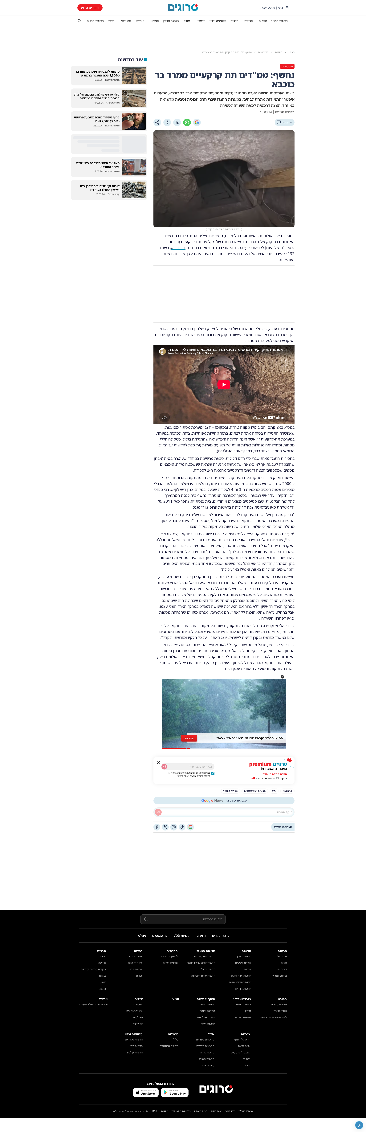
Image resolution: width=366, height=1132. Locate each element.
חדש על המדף (242, 1039)
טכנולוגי (126, 21)
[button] (282, 677)
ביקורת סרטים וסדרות (93, 969)
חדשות (263, 21)
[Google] (197, 122)
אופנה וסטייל (279, 976)
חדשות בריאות (206, 1004)
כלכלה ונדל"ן (171, 21)
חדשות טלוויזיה (134, 1039)
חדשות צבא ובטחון (240, 976)
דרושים (201, 935)
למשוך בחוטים (169, 956)
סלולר (175, 1039)
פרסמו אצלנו (245, 1111)
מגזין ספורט (280, 1011)
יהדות (112, 21)
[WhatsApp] (187, 122)
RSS (154, 1111)
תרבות (234, 21)
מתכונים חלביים (205, 1046)
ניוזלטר (141, 935)
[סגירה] (158, 762)
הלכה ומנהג (135, 956)
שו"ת (139, 976)
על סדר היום (135, 963)
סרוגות (248, 21)
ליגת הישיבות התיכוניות (273, 1017)
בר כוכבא (178, 247)
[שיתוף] (157, 122)
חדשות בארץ (244, 956)
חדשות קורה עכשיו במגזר (201, 963)
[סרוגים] (216, 1089)
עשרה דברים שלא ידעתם (93, 1004)
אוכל (187, 21)
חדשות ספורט (279, 1004)
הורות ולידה (280, 956)
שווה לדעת (244, 1046)
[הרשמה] (164, 766)
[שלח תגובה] (158, 812)
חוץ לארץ (138, 1024)
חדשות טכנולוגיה (169, 1046)
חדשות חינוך (208, 1024)
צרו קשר (230, 1111)
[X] (177, 122)
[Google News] (190, 827)
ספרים (102, 956)
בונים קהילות (243, 1004)
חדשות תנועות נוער (204, 956)
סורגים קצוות (170, 963)
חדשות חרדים (95, 21)
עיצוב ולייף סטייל (240, 1052)
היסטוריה (138, 1004)
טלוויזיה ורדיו (217, 21)
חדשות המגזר (279, 21)
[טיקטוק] (182, 827)
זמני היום (216, 1111)
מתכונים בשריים (205, 1039)
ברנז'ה (247, 969)
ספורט (155, 21)
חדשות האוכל (206, 1059)
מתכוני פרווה (207, 1052)
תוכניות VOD (182, 935)
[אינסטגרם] (173, 827)
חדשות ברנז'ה (207, 969)
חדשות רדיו (136, 1046)
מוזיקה (102, 963)
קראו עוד (189, 738)
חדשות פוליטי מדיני (240, 982)
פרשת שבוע (135, 969)
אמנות (102, 976)
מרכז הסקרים (221, 935)
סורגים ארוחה (206, 1065)
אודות (164, 1111)
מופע (103, 982)
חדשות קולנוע (135, 1052)
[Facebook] (167, 122)
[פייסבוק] (156, 827)
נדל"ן (248, 1011)
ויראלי (201, 21)
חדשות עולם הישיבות (203, 976)
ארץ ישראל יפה (134, 1011)
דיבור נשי (282, 969)
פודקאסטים (160, 935)
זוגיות (284, 963)
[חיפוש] (79, 21)
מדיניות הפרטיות (180, 1111)
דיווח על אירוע (90, 7)
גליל (186, 439)
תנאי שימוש (200, 1111)
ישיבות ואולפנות (206, 1017)
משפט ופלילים (243, 963)
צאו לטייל (138, 1017)
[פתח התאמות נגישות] (359, 1125)
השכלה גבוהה (207, 1011)
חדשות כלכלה (243, 1017)
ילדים (247, 1065)
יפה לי (246, 1059)
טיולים (140, 21)
